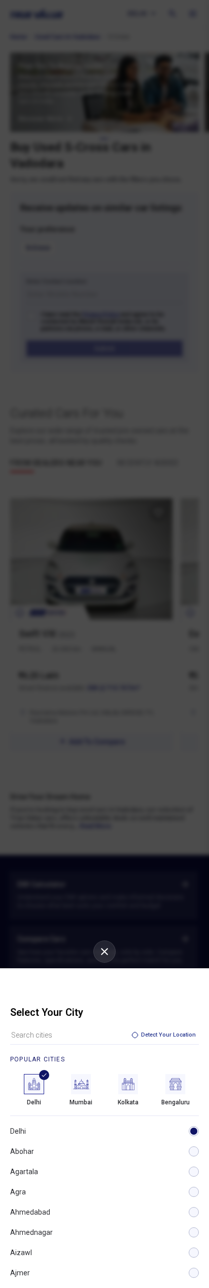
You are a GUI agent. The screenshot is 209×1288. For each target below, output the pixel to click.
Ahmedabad (30, 1212)
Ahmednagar (31, 1232)
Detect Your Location (168, 1035)
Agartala (24, 1172)
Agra (18, 1192)
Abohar (22, 1151)
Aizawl (21, 1253)
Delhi (18, 1131)
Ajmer (20, 1273)
